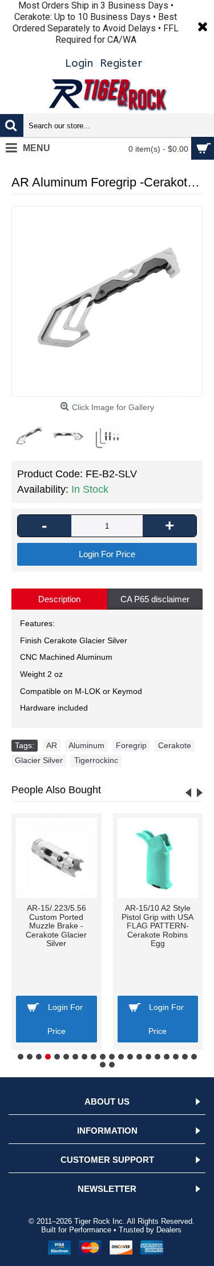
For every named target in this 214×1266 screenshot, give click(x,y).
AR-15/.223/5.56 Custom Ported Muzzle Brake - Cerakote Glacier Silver (56, 925)
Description (59, 599)
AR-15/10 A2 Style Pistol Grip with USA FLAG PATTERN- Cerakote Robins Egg (157, 925)
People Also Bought (56, 790)
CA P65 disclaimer (154, 599)
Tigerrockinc (96, 760)
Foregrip (131, 745)
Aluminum (86, 745)
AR (51, 745)
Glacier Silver (39, 760)
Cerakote (174, 745)
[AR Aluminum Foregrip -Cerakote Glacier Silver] (107, 301)
